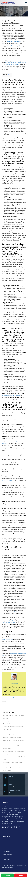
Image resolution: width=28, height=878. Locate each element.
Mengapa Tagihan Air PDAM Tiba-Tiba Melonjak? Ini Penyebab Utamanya (11, 722)
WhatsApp (7, 875)
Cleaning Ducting (7, 851)
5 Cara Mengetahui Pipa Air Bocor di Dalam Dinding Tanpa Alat (13, 728)
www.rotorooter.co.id (7, 694)
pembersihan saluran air (11, 62)
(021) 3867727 (12, 792)
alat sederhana (12, 620)
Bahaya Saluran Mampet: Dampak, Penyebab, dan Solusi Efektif (13, 769)
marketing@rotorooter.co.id (15, 786)
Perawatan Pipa (6, 856)
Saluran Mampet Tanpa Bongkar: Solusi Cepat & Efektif (14, 758)
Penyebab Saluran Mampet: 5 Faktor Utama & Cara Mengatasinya (13, 753)
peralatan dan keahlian (13, 611)
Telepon (21, 875)
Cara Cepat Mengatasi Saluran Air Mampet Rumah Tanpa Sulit (12, 764)
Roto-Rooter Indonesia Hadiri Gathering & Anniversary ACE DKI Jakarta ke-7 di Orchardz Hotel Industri (13, 740)
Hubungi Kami (6, 836)
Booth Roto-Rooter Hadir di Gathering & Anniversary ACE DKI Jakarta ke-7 (12, 733)
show (9, 74)
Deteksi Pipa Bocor (7, 854)
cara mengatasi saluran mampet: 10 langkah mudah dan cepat (13, 747)
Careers (4, 839)
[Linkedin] (14, 698)
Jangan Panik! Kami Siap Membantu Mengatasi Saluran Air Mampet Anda (12, 23)
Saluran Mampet (6, 859)
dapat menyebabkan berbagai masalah (15, 45)
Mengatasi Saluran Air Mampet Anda (11, 395)
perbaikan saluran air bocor (12, 64)
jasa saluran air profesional (8, 622)
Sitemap (5, 841)
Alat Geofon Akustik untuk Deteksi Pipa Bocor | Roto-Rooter (14, 717)
